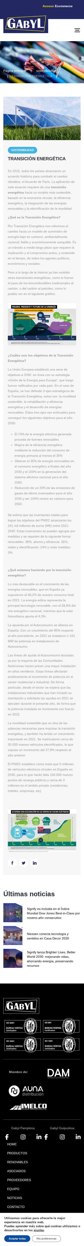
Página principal (14, 71)
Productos (17, 1153)
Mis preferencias (46, 1238)
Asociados (16, 1171)
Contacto (16, 1207)
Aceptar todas (17, 1238)
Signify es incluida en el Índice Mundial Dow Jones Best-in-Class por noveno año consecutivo (53, 913)
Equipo (13, 1189)
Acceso (58, 6)
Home (12, 1144)
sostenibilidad (46, 71)
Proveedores (19, 1180)
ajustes (39, 1230)
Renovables (17, 1162)
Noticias (14, 1198)
